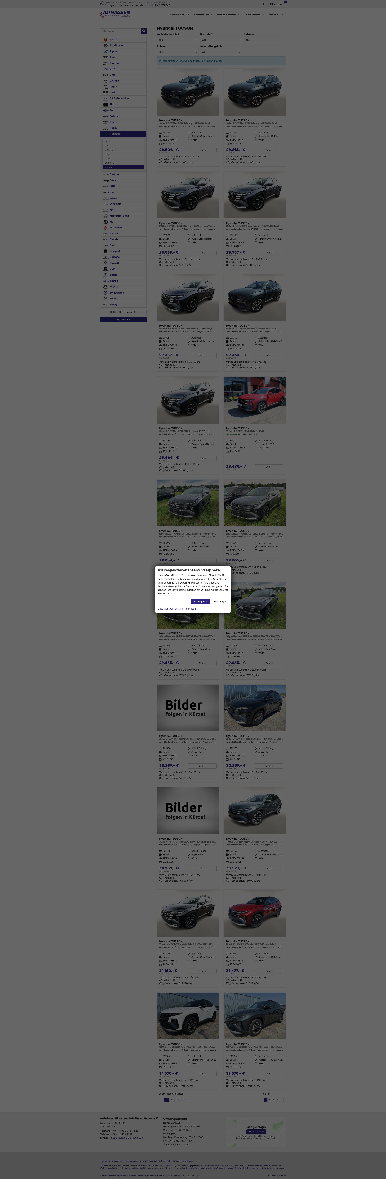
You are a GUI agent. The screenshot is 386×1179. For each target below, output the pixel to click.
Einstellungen (220, 601)
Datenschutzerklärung (170, 608)
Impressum (191, 608)
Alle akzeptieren (200, 601)
